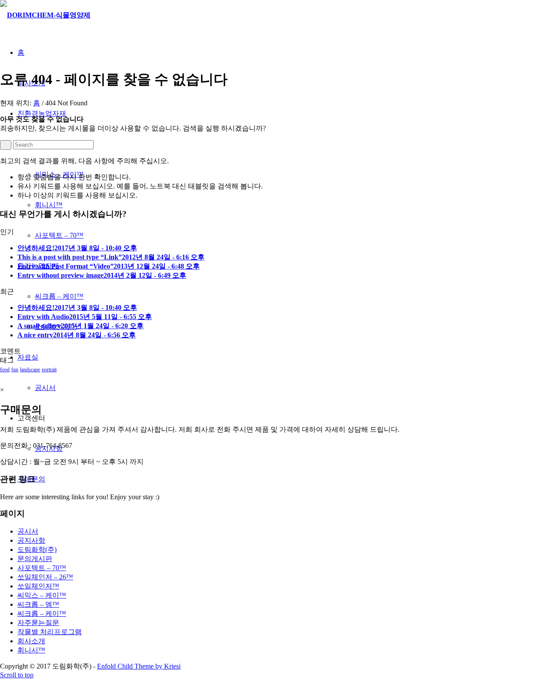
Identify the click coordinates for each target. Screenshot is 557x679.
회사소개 (31, 641)
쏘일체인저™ (38, 586)
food (5, 369)
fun (14, 369)
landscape (30, 369)
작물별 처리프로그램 (49, 631)
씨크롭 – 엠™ (38, 604)
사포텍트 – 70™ (41, 567)
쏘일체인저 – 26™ (45, 577)
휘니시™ (31, 650)
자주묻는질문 (38, 622)
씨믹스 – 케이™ (41, 595)
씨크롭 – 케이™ (41, 613)
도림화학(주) (37, 549)
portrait (49, 369)
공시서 (27, 531)
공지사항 (31, 540)
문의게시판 (34, 558)
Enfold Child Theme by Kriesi (139, 666)
